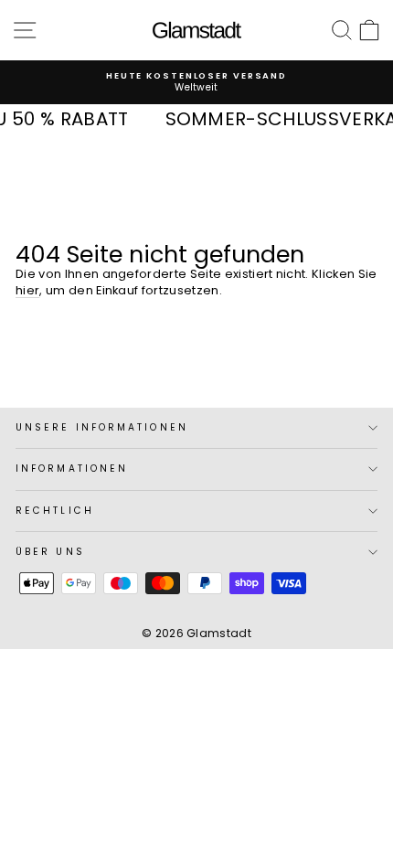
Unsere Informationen (102, 427)
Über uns (50, 552)
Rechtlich (55, 510)
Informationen (72, 468)
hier (27, 290)
